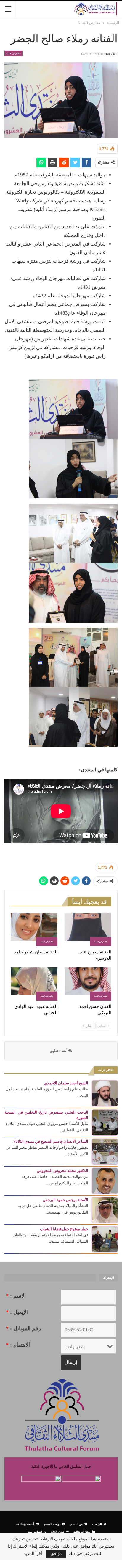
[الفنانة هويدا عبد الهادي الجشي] (34, 984)
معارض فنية (13, 53)
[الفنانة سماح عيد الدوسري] (88, 929)
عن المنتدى (76, 1524)
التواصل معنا (35, 1531)
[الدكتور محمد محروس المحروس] (105, 1180)
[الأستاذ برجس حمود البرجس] (105, 1209)
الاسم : (16, 1296)
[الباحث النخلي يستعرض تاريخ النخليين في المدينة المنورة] (105, 1122)
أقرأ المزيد (33, 1554)
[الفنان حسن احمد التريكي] (88, 984)
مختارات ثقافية (81, 1531)
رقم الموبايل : (23, 1328)
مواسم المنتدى (52, 1524)
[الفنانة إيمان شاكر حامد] (34, 929)
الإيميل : (17, 1312)
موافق (56, 1553)
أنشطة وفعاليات (25, 1524)
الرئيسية (97, 1524)
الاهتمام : (18, 1345)
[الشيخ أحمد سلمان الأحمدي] (105, 1093)
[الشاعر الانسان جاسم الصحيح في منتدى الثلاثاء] (105, 1151)
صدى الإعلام (57, 1531)
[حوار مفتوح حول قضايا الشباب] (105, 1239)
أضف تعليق (59, 1050)
